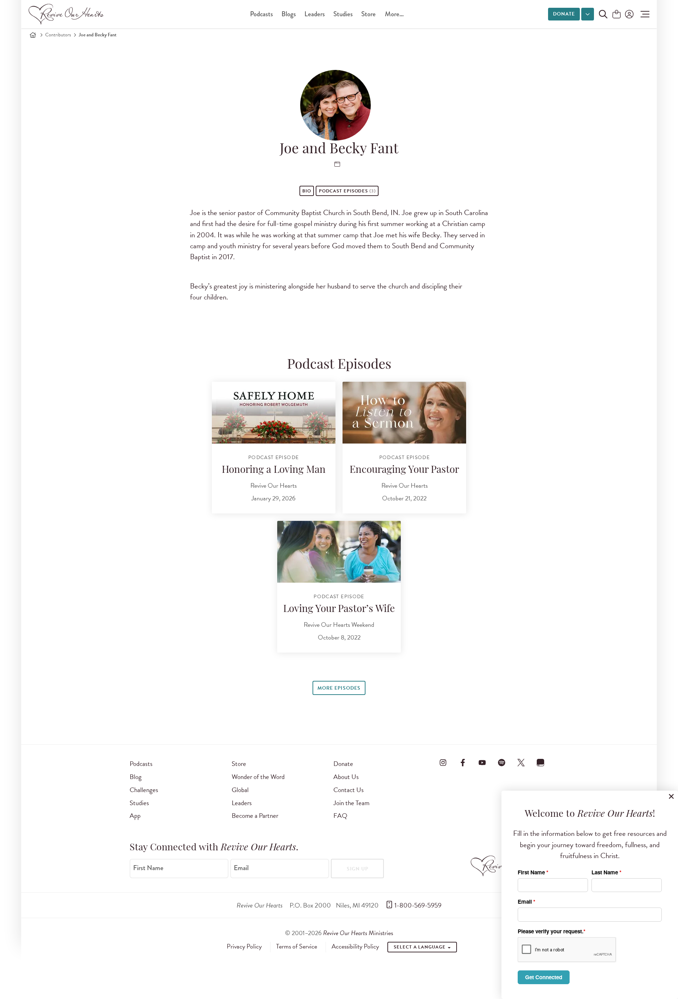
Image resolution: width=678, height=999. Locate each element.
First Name (148, 868)
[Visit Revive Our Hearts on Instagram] (443, 762)
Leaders (314, 14)
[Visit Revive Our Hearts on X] (521, 762)
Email (241, 868)
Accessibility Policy (355, 946)
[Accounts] (629, 14)
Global (240, 790)
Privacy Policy (244, 946)
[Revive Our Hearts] (67, 14)
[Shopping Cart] (616, 14)
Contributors (58, 34)
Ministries (358, 933)
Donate (564, 14)
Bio (306, 191)
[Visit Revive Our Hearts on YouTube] (482, 762)
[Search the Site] (603, 14)
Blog (136, 777)
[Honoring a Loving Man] (273, 413)
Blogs (288, 14)
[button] (643, 14)
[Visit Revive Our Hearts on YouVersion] (540, 762)
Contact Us (348, 790)
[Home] (32, 35)
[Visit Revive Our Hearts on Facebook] (462, 762)
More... (394, 14)
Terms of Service (296, 946)
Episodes (347, 191)
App (135, 815)
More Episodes (338, 688)
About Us (346, 777)
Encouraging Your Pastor (404, 470)
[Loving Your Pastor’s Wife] (339, 552)
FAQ (340, 815)
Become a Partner (255, 815)
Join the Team (351, 803)
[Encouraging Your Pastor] (404, 413)
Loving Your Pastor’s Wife (339, 609)
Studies (343, 14)
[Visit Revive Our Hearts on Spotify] (501, 762)
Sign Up (357, 869)
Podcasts (261, 14)
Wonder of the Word (258, 777)
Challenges (144, 790)
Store (368, 14)
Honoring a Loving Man (274, 470)
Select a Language (420, 947)
